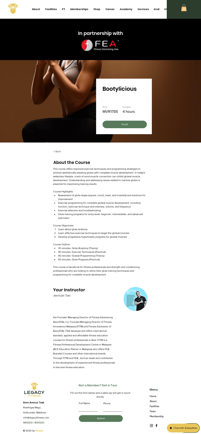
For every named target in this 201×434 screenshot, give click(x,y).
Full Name (84, 403)
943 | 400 (33, 422)
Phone (106, 403)
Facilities (154, 406)
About (153, 401)
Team (153, 411)
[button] (184, 7)
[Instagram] (151, 426)
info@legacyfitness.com (36, 417)
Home (153, 396)
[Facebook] (156, 426)
